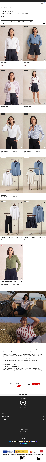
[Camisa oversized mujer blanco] (11, 43)
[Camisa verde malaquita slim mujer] (11, 262)
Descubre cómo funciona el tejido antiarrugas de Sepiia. (28, 371)
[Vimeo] (23, 394)
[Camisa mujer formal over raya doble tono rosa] (11, 87)
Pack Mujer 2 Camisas (5, 193)
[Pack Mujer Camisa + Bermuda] (34, 218)
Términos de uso (23, 436)
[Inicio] (23, 3)
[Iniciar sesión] (42, 3)
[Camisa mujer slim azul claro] (34, 131)
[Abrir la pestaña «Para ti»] (38, 458)
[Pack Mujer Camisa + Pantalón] (11, 218)
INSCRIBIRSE (36, 384)
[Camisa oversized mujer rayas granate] (34, 87)
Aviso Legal (23, 433)
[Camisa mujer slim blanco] (11, 131)
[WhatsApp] (26, 394)
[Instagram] (20, 394)
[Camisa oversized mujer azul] (34, 43)
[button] (40, 3)
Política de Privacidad (23, 431)
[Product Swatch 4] (3, 65)
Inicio (2, 7)
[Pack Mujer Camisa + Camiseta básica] (34, 175)
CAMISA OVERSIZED (4, 62)
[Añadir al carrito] (21, 60)
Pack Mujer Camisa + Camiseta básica (30, 194)
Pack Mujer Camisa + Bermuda (30, 237)
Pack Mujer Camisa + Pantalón (7, 237)
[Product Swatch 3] (2, 65)
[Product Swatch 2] (1, 65)
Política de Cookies (23, 429)
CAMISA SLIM (3, 150)
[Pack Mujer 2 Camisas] (11, 175)
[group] (23, 1)
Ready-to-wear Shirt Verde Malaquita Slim (8, 282)
